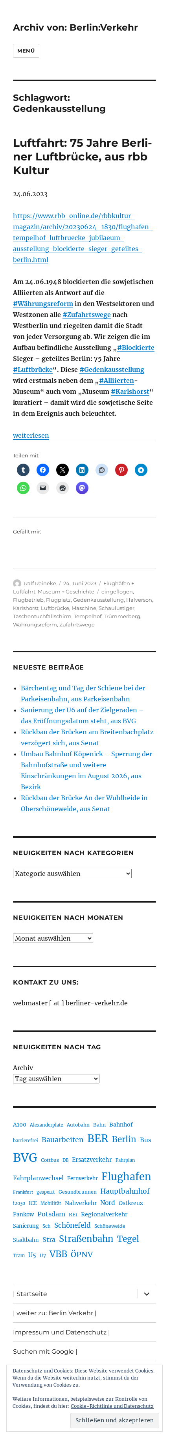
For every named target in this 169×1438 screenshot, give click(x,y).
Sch (46, 1226)
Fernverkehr (82, 1178)
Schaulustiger (116, 608)
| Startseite (30, 1294)
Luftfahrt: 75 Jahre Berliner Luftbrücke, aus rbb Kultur (82, 156)
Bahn (99, 1125)
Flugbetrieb (28, 600)
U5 (32, 1255)
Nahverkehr (81, 1203)
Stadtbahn (26, 1240)
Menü (26, 50)
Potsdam (51, 1214)
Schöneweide (109, 1226)
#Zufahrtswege (86, 315)
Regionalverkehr (104, 1214)
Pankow (23, 1214)
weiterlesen (31, 435)
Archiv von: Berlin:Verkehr (75, 27)
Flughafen (126, 1176)
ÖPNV (82, 1254)
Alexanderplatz (46, 1125)
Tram (19, 1255)
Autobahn (78, 1125)
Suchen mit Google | (45, 1351)
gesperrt (46, 1192)
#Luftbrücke (33, 369)
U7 (43, 1255)
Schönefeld (72, 1225)
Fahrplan (125, 1160)
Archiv (23, 1068)
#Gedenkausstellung (111, 369)
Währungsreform (35, 624)
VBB (58, 1254)
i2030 (19, 1203)
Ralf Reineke (40, 583)
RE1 (73, 1215)
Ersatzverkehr (92, 1159)
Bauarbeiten (63, 1140)
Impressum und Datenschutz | (61, 1332)
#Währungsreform (43, 304)
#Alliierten (116, 380)
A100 (19, 1124)
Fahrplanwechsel (38, 1178)
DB (65, 1160)
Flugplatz (58, 600)
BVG (25, 1157)
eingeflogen (117, 591)
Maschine (84, 608)
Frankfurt (23, 1192)
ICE (33, 1203)
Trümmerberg (122, 616)
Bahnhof (121, 1124)
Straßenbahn (86, 1238)
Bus (145, 1140)
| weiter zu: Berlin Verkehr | (55, 1313)
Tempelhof (87, 616)
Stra (48, 1239)
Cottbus (50, 1160)
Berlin (124, 1139)
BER (97, 1138)
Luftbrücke (55, 608)
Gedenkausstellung (98, 600)
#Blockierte (135, 347)
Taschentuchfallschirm (42, 616)
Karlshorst (26, 608)
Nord (107, 1203)
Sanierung (26, 1226)
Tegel (128, 1239)
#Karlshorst (130, 391)
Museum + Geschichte (66, 591)
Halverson (139, 600)
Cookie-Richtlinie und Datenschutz (112, 1406)
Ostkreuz (131, 1203)
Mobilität (50, 1203)
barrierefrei (25, 1140)
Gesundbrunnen (78, 1192)
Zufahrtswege (77, 624)
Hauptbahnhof (125, 1191)
